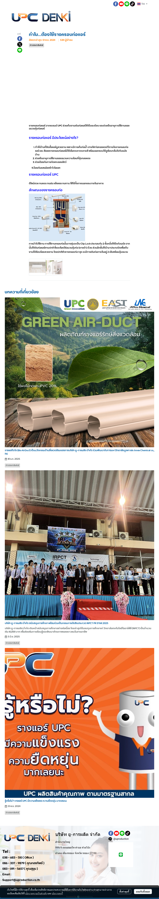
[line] (126, 3)
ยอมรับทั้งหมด (143, 891)
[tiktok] (132, 3)
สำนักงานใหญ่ (62, 841)
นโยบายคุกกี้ (57, 893)
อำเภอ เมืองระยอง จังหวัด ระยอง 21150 (75, 853)
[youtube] (121, 3)
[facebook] (115, 3)
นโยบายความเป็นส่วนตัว (36, 893)
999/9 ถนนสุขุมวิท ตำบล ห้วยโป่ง (72, 847)
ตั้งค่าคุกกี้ (124, 891)
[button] (108, 4)
